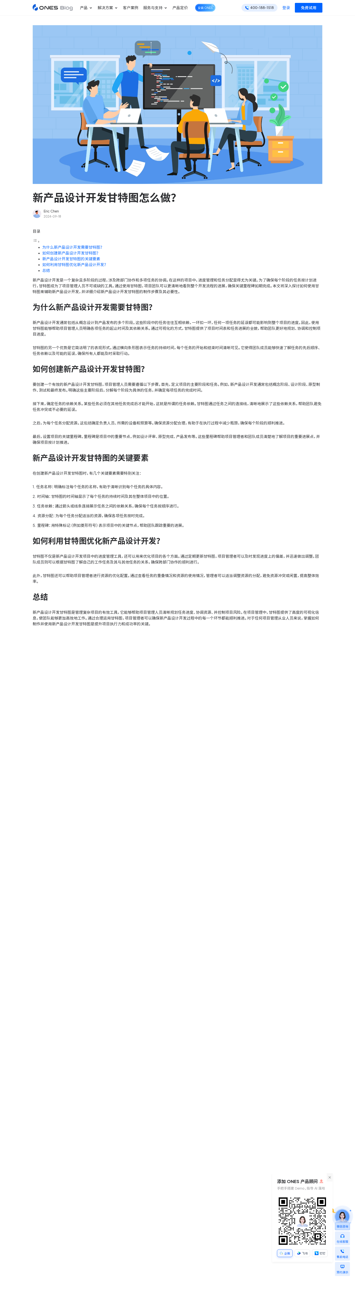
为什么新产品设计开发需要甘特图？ (72, 247)
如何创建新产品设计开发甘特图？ (70, 253)
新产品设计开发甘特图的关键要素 (71, 259)
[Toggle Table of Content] (36, 241)
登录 (286, 8)
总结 (46, 270)
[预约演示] (342, 1265)
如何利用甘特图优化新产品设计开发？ (74, 265)
